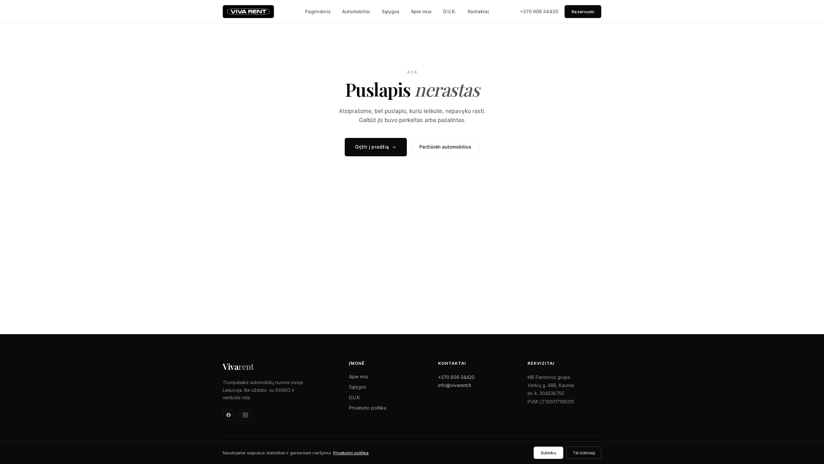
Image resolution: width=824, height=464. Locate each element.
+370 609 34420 (539, 11)
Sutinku (548, 452)
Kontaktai (478, 11)
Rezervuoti (583, 11)
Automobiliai (356, 11)
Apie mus (421, 11)
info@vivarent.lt (454, 385)
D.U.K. (449, 11)
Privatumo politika (367, 408)
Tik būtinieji (584, 452)
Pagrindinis (318, 11)
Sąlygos (390, 11)
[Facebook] (228, 415)
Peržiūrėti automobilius (445, 147)
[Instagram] (245, 415)
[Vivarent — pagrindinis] (248, 11)
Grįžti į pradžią (372, 147)
